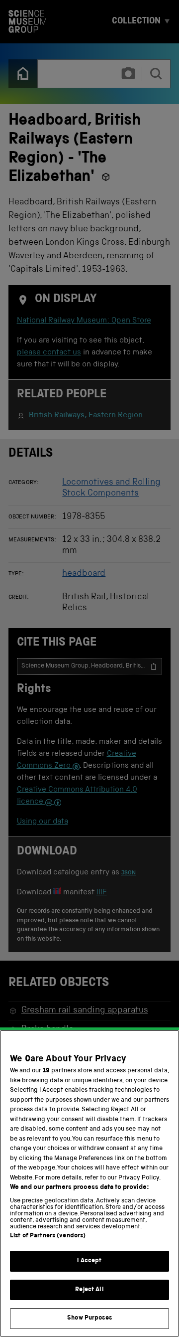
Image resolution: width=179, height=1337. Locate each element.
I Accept (89, 1261)
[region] (89, 1183)
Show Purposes (89, 1318)
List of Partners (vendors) (48, 1236)
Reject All (89, 1290)
